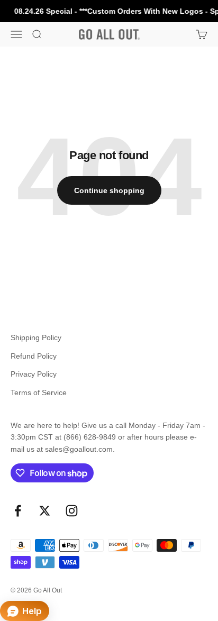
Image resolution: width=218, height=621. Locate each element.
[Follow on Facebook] (18, 511)
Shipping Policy (36, 337)
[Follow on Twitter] (45, 511)
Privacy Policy (34, 374)
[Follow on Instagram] (72, 511)
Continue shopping (109, 190)
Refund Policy (34, 356)
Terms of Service (39, 392)
